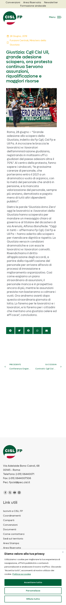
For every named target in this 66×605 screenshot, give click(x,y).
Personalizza (33, 590)
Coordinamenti (12, 515)
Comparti (8, 520)
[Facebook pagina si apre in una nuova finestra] (5, 493)
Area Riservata (12, 547)
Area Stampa (11, 543)
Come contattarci (13, 534)
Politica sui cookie (21, 574)
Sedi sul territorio (13, 538)
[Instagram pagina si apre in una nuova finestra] (19, 493)
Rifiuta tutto (33, 598)
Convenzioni (10, 524)
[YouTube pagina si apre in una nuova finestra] (15, 493)
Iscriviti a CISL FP (13, 511)
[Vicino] (63, 552)
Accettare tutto (33, 582)
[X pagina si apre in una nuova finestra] (10, 493)
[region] (33, 577)
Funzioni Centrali (19, 40)
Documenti (9, 529)
